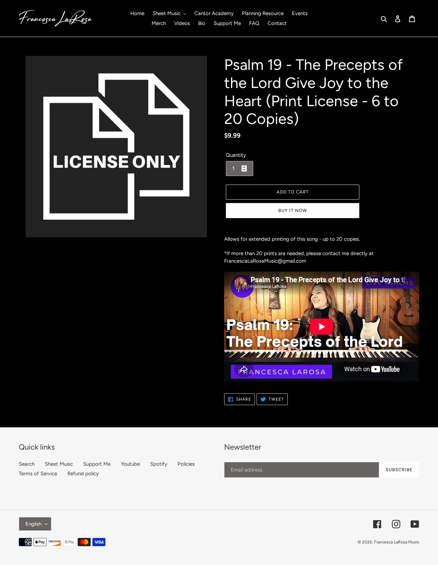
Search (27, 464)
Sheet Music (59, 464)
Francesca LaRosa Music (396, 542)
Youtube (130, 464)
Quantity (236, 155)
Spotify (158, 464)
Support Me (97, 464)
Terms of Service (38, 473)
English (33, 524)
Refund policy (83, 473)
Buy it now (292, 210)
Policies (186, 464)
